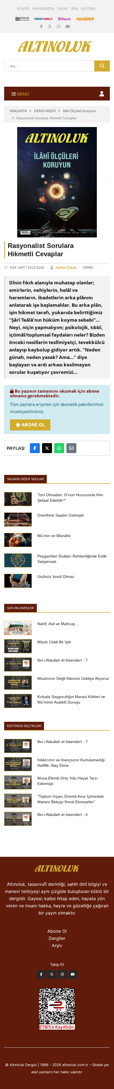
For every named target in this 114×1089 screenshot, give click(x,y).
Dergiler (57, 938)
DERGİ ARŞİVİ (45, 111)
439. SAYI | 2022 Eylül (27, 267)
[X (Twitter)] (50, 26)
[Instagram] (59, 26)
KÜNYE (23, 8)
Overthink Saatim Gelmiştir (60, 515)
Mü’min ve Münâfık (54, 535)
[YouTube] (68, 26)
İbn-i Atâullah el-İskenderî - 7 (62, 660)
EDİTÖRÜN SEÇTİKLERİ (24, 726)
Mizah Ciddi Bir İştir (54, 642)
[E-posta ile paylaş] (71, 448)
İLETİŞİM (88, 8)
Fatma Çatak (66, 267)
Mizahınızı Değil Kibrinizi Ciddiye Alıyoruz (73, 678)
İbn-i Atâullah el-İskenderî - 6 (62, 814)
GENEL (88, 267)
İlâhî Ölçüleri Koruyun (79, 111)
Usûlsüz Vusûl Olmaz (55, 576)
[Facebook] (42, 26)
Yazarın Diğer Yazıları (25, 479)
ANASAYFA (18, 111)
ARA (74, 8)
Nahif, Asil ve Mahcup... (57, 624)
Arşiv (57, 945)
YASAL (62, 8)
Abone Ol (32, 424)
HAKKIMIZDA (43, 8)
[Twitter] (51, 976)
